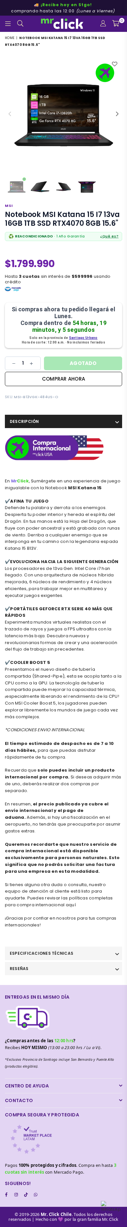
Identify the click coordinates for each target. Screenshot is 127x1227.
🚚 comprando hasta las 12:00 (63, 8)
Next (117, 114)
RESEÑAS (19, 968)
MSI (9, 205)
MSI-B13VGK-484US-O (36, 396)
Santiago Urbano (83, 338)
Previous (10, 114)
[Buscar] (20, 24)
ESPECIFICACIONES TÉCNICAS (41, 953)
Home (9, 37)
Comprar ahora (63, 378)
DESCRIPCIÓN (24, 421)
